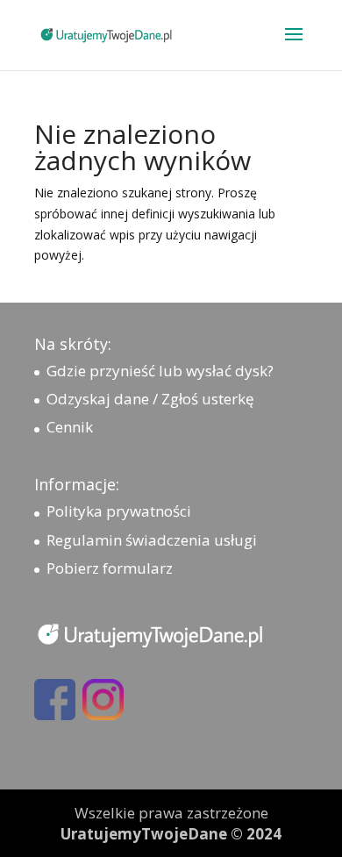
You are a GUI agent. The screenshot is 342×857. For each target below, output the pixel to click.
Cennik (69, 427)
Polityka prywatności (118, 511)
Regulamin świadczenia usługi (151, 540)
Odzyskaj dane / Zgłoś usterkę (150, 399)
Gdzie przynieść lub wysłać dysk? (160, 371)
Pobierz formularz (109, 568)
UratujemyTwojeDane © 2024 (171, 834)
